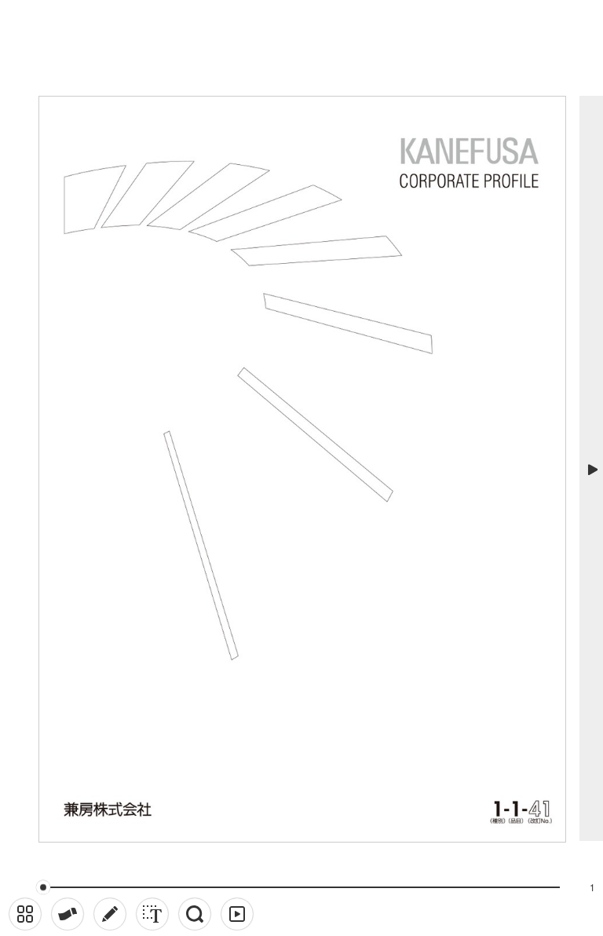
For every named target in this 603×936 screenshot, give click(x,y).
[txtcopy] (152, 914)
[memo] (110, 914)
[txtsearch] (194, 914)
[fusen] (67, 914)
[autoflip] (237, 914)
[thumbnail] (25, 914)
